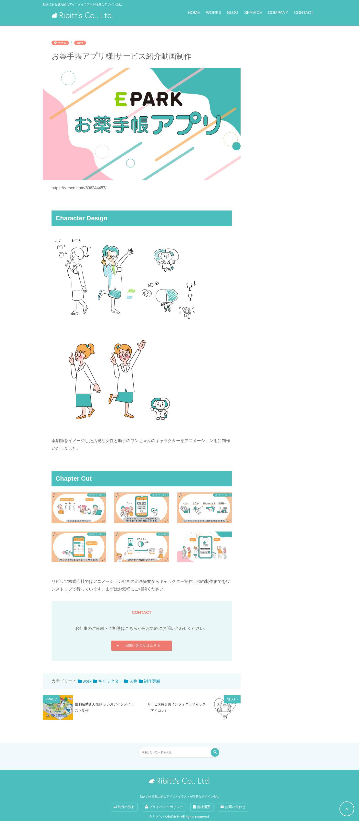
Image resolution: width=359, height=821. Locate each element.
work (80, 42)
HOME (194, 12)
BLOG (232, 12)
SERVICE (253, 12)
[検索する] (215, 752)
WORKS (213, 12)
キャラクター (110, 681)
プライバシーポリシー (165, 807)
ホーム (61, 42)
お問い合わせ (234, 807)
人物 (133, 681)
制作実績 (152, 681)
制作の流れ (126, 807)
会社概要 (203, 807)
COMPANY (278, 12)
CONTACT (303, 12)
